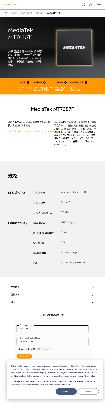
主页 (5, 13)
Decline (88, 391)
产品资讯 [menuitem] (15, 287)
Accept (66, 391)
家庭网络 (39, 13)
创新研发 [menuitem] (15, 295)
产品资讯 (14, 13)
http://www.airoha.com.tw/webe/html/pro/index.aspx (35, 131)
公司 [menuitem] (13, 302)
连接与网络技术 (26, 13)
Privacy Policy (48, 349)
